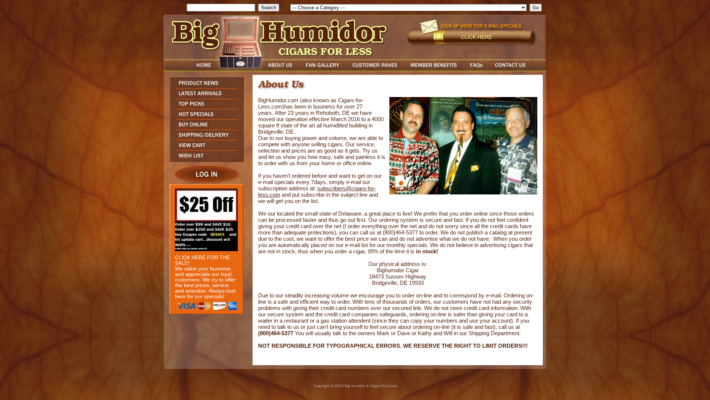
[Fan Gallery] (322, 69)
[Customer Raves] (375, 69)
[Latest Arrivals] (205, 97)
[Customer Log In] (205, 182)
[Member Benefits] (434, 69)
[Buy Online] (205, 127)
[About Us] (282, 69)
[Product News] (205, 86)
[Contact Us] (517, 69)
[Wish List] (205, 160)
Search (177, 7)
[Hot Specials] (205, 117)
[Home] (190, 69)
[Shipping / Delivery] (205, 138)
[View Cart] (205, 148)
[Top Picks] (205, 107)
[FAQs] (476, 69)
